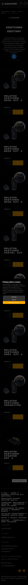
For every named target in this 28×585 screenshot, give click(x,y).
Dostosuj (14, 297)
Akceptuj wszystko (14, 302)
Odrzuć (14, 300)
